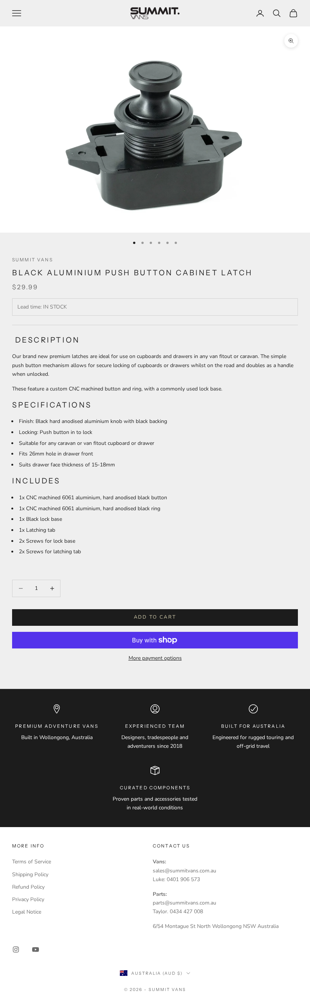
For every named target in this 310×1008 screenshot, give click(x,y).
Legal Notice (26, 911)
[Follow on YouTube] (35, 949)
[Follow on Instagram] (16, 949)
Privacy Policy (28, 899)
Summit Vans (32, 259)
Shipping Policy (30, 874)
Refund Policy (28, 887)
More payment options (155, 658)
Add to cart (155, 617)
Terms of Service (31, 861)
